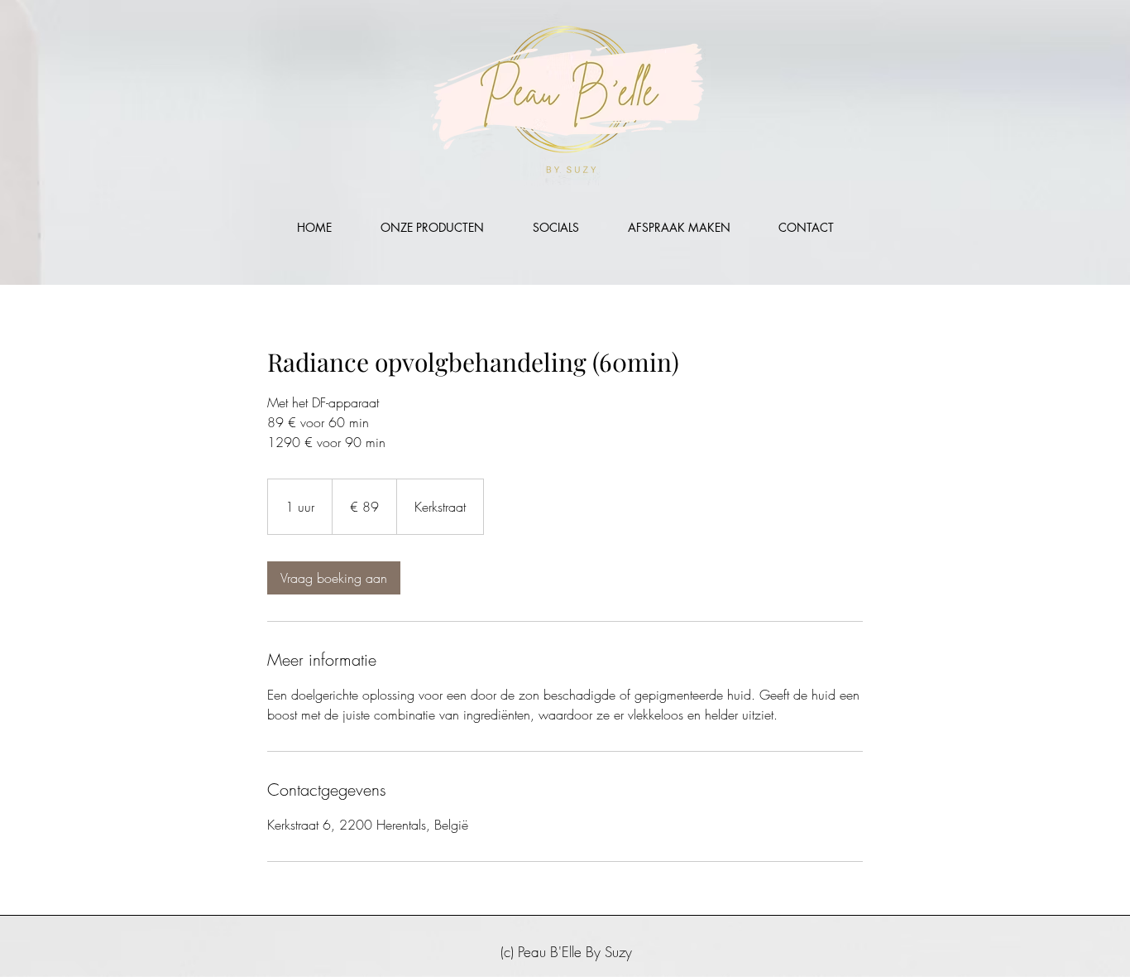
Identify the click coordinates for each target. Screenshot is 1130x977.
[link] (333, 577)
